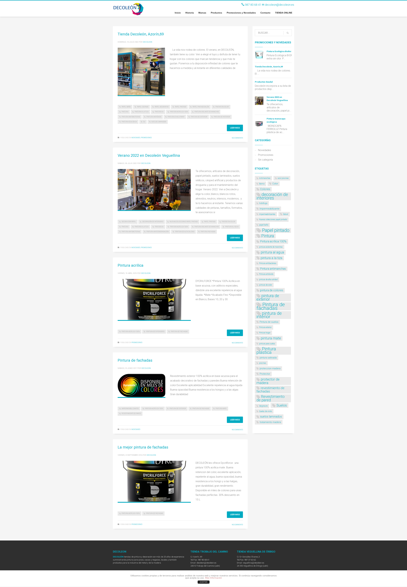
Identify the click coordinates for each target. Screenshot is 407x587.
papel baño (126, 107)
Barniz (262, 184)
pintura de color (265, 285)
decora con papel (129, 222)
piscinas (262, 363)
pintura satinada (268, 357)
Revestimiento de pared (131, 413)
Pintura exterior (265, 327)
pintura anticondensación (157, 232)
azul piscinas (283, 178)
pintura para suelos (267, 344)
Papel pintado (180, 107)
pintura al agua (231, 227)
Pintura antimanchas (273, 268)
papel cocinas (142, 107)
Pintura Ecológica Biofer (279, 51)
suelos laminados (159, 122)
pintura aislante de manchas (206, 112)
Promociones (146, 137)
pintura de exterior (199, 117)
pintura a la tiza (141, 112)
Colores (265, 189)
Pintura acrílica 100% (179, 112)
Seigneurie (263, 406)
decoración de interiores (152, 222)
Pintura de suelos (269, 321)
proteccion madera (270, 368)
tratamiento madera (270, 422)
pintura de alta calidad (184, 232)
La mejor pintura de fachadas (143, 447)
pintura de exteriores (155, 331)
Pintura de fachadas (179, 331)
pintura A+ (159, 112)
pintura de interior (222, 117)
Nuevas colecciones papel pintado (184, 222)
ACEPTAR (203, 582)
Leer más (235, 128)
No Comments (237, 138)
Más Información (213, 578)
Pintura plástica (266, 350)
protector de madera (267, 381)
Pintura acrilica (130, 265)
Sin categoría (265, 159)
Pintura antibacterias (131, 117)
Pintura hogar (264, 333)
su (144, 122)
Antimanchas (264, 178)
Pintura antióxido (153, 117)
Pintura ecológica (129, 122)
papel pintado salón (201, 107)
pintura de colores (271, 290)
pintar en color (222, 107)
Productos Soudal (264, 82)
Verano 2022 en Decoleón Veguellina (149, 155)
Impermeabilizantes (130, 408)
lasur (285, 214)
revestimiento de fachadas (270, 389)
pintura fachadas (208, 232)
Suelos (281, 405)
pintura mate (221, 408)
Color (275, 183)
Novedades (135, 137)
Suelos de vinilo (265, 411)
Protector (265, 373)
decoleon (147, 42)
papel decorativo (162, 107)
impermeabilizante (269, 208)
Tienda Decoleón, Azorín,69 (141, 34)
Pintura (125, 112)
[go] (287, 33)
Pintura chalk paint (176, 117)
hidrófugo (263, 203)
